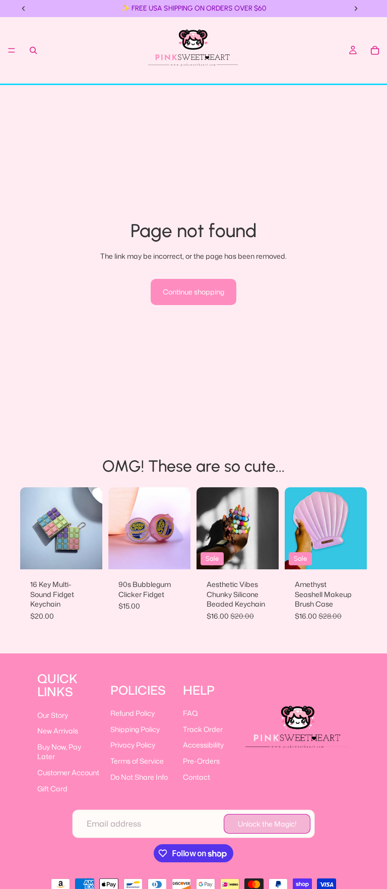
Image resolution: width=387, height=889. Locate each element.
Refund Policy (132, 713)
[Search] (33, 50)
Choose (95, 554)
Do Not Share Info (139, 777)
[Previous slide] (31, 528)
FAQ (190, 713)
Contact (196, 777)
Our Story (52, 715)
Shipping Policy (135, 729)
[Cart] (375, 50)
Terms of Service (137, 761)
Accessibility (203, 745)
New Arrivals (57, 730)
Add (359, 554)
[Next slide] (91, 528)
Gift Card (52, 788)
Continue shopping (193, 292)
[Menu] (11, 50)
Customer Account (68, 772)
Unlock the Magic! (267, 824)
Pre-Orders (201, 761)
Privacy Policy (132, 745)
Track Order (203, 729)
